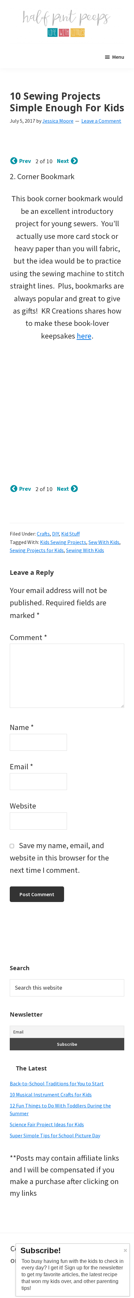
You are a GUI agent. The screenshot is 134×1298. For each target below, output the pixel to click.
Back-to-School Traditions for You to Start (57, 1083)
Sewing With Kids (85, 550)
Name (22, 727)
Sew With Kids (103, 542)
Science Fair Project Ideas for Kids (47, 1124)
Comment (28, 637)
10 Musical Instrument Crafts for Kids (51, 1094)
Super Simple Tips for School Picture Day (55, 1135)
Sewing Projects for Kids (37, 550)
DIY (55, 533)
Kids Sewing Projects (63, 542)
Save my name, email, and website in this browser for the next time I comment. (59, 857)
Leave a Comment (101, 120)
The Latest (31, 1068)
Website (23, 806)
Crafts (43, 533)
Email (21, 766)
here (84, 336)
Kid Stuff (70, 533)
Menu (118, 57)
